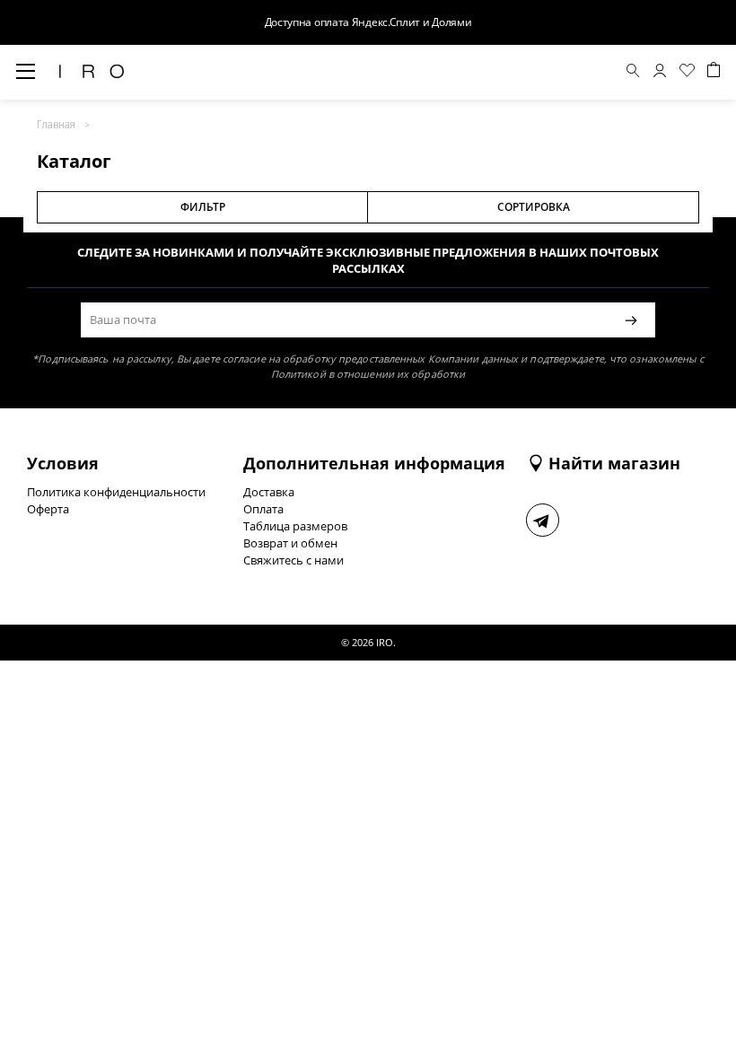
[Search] (633, 73)
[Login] (660, 73)
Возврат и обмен (290, 543)
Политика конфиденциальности (116, 492)
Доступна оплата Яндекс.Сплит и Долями (368, 22)
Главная (56, 124)
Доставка (268, 492)
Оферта (48, 509)
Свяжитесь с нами (293, 560)
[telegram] (542, 520)
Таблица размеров (295, 526)
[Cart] (713, 72)
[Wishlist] (687, 73)
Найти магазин (614, 463)
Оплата (263, 509)
